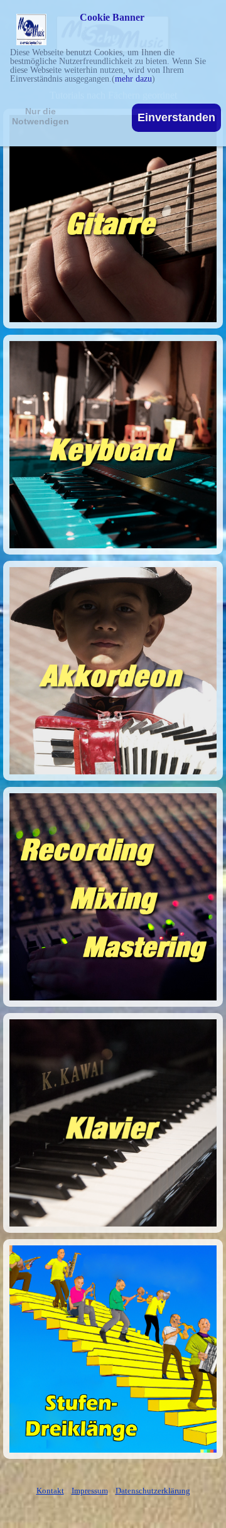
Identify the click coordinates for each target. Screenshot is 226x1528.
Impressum (90, 1490)
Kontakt (50, 1490)
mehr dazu (133, 79)
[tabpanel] (113, 1490)
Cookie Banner (112, 18)
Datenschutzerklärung (153, 1490)
